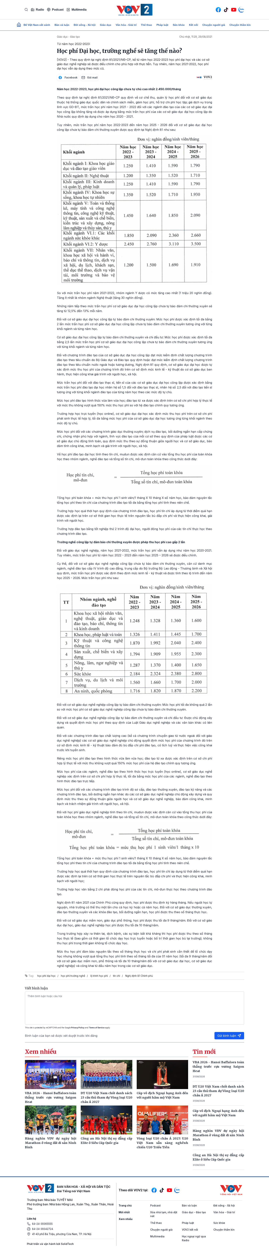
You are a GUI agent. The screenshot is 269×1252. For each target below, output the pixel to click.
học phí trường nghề (73, 975)
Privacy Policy (77, 1028)
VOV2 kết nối (190, 1229)
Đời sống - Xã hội (85, 24)
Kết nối (193, 24)
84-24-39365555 (42, 1223)
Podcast (57, 9)
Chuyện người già (213, 24)
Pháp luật (162, 24)
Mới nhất (124, 1212)
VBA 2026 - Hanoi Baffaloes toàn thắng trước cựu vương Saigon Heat (218, 1066)
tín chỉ (116, 975)
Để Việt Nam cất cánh (37, 24)
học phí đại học (46, 975)
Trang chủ (125, 1205)
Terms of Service (96, 1028)
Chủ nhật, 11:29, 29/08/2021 (195, 36)
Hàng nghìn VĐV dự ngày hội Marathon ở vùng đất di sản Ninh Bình (218, 1135)
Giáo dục (105, 24)
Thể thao (146, 24)
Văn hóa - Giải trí (126, 24)
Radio (40, 9)
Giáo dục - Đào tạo (68, 36)
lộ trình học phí (99, 975)
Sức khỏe (179, 24)
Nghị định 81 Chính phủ (139, 975)
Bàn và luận (62, 24)
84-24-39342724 (42, 1228)
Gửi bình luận (226, 1035)
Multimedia (79, 9)
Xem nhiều (125, 1219)
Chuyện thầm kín (240, 24)
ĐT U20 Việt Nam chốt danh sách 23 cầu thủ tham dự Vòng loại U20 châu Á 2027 (218, 1091)
